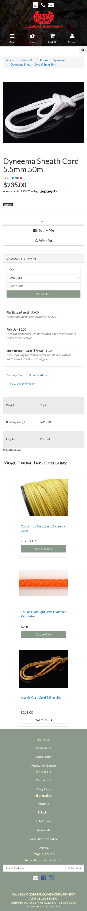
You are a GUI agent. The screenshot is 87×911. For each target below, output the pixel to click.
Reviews (12, 384)
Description (14, 375)
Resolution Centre (43, 765)
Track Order (43, 756)
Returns (43, 803)
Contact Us (43, 780)
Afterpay (43, 847)
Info (58, 191)
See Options (43, 549)
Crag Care (43, 789)
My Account (43, 748)
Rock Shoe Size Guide (43, 839)
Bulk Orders (44, 821)
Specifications (38, 375)
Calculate (44, 294)
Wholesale (43, 830)
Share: (8, 177)
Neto (57, 906)
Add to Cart (43, 634)
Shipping (43, 812)
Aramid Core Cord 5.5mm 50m (41, 697)
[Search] (83, 49)
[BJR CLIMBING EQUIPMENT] (43, 17)
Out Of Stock (44, 720)
